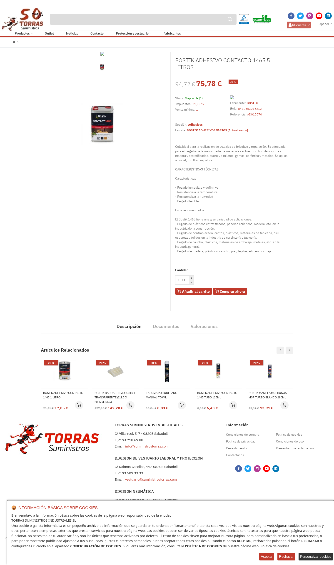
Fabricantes (172, 33)
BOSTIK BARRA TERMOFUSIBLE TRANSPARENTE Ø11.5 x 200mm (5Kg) (115, 397)
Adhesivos (195, 125)
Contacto (97, 33)
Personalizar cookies (315, 556)
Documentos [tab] (166, 326)
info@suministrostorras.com (147, 446)
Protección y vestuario (132, 33)
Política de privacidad (241, 441)
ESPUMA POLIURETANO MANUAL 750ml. (161, 395)
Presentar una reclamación (295, 448)
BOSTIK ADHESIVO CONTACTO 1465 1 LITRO (63, 395)
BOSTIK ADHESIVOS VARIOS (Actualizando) (217, 130)
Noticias (72, 33)
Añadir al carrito (195, 291)
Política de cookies (289, 434)
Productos (22, 33)
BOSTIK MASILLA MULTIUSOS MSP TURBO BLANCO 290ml (268, 395)
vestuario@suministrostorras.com (151, 479)
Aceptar (266, 556)
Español (323, 24)
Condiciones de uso (290, 441)
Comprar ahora (232, 291)
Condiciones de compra (242, 434)
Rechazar (286, 556)
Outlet (49, 33)
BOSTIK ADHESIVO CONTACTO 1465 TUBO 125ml (217, 395)
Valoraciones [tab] (204, 326)
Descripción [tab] (129, 326)
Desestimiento (236, 448)
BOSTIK (252, 103)
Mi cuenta (299, 25)
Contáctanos (235, 455)
